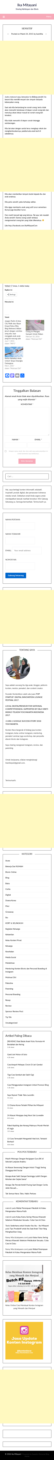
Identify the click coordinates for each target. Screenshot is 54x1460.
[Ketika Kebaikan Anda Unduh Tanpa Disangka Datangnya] (14, 352)
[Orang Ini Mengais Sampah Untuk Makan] (35, 325)
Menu (48, 17)
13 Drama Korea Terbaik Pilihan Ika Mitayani (25, 1105)
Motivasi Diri (10, 977)
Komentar (27, 404)
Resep (7, 1000)
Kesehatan (9, 952)
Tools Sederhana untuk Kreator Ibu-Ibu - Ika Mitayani (27, 1226)
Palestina (9, 983)
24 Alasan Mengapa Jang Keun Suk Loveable (25, 1115)
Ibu (6, 918)
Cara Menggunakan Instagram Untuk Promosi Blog (28, 1085)
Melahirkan (10, 963)
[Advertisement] (27, 68)
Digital (8, 895)
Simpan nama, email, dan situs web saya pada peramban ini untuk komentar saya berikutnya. (28, 452)
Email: (8, 551)
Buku (7, 884)
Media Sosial (10, 957)
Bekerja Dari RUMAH (14, 866)
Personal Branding (12, 994)
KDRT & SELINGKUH (14, 923)
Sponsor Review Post (14, 1011)
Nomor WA (10, 560)
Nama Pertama (12, 520)
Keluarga (8, 946)
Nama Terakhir (12, 534)
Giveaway (9, 912)
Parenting (9, 989)
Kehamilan (9, 935)
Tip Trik (8, 1017)
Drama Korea (10, 901)
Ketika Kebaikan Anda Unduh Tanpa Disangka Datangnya (14, 361)
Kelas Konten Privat (13, 940)
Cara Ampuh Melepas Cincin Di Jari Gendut (24, 1065)
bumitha (39, 34)
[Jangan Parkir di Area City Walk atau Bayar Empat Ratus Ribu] (15, 332)
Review (8, 1006)
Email (38, 440)
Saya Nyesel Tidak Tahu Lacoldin (20, 1095)
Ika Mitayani (27, 5)
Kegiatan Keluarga (12, 929)
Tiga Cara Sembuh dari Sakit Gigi (20, 1075)
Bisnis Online (10, 872)
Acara (7, 861)
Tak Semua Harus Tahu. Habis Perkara (20, 1194)
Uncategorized (11, 1023)
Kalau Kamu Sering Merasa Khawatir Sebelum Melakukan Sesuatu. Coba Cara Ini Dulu (26, 1241)
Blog (7, 878)
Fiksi (7, 906)
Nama (15, 440)
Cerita (7, 889)
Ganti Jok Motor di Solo (17, 1055)
